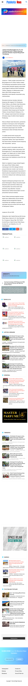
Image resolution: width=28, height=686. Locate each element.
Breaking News (14, 638)
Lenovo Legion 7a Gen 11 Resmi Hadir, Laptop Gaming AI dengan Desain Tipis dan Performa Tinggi (16, 304)
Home (3, 45)
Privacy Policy (18, 671)
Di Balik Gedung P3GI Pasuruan (17, 601)
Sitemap (4, 671)
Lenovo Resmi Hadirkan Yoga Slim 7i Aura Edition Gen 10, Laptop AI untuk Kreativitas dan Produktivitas (16, 313)
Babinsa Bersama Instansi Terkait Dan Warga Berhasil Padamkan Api (16, 455)
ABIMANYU (6, 274)
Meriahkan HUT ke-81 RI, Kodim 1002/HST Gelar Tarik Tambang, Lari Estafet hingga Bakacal (17, 348)
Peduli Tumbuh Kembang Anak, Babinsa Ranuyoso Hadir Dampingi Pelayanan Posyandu (17, 475)
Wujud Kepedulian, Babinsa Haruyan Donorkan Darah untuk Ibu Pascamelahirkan (16, 571)
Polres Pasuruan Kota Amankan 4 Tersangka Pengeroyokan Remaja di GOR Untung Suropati (16, 391)
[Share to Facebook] (5, 229)
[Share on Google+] (17, 229)
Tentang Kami (5, 668)
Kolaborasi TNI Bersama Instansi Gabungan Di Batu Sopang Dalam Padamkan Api (16, 580)
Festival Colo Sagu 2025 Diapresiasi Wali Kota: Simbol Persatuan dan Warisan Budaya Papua (14, 283)
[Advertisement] (14, 27)
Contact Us (17, 668)
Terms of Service (19, 673)
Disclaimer (4, 673)
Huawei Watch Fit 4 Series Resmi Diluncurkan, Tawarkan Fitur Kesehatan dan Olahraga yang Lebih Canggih (16, 322)
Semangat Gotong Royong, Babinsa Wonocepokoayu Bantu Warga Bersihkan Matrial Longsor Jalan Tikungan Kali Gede (14, 465)
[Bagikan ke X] (12, 229)
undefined (7, 237)
